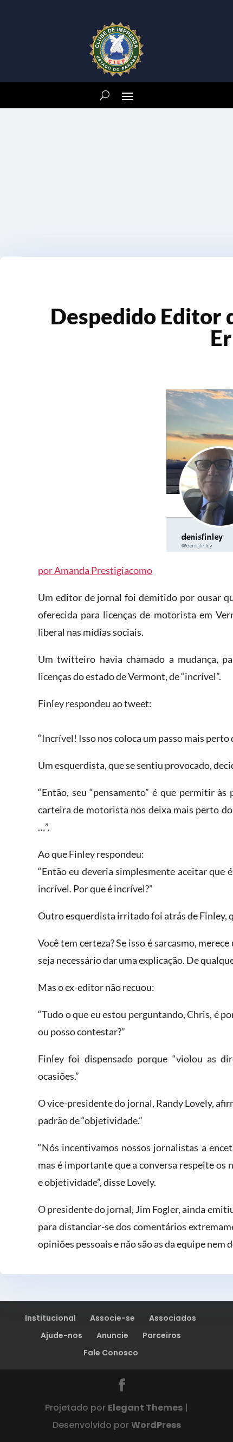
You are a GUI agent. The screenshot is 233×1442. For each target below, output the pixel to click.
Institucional (50, 1318)
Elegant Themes (145, 1407)
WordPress (156, 1425)
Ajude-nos (61, 1335)
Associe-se (112, 1318)
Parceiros (162, 1335)
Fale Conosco (110, 1352)
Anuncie (112, 1335)
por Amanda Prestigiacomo (95, 570)
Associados (172, 1318)
